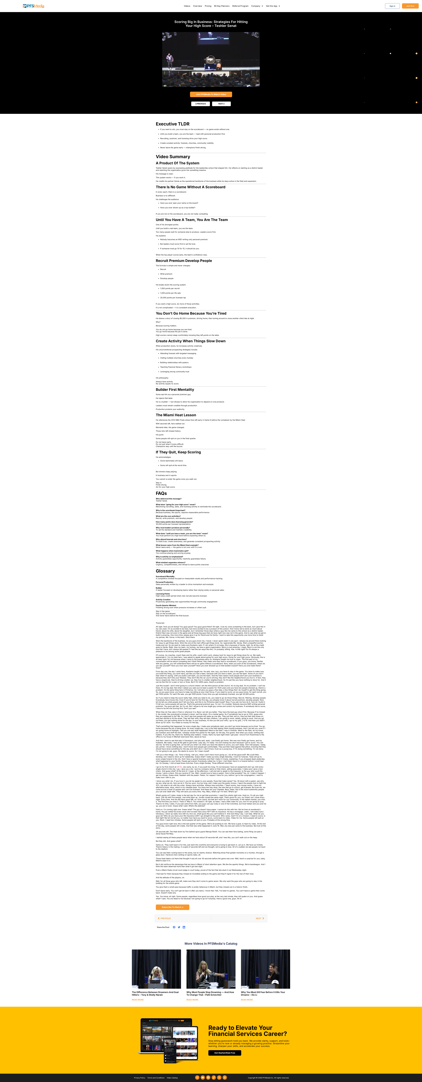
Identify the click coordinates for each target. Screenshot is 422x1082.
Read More (138, 1000)
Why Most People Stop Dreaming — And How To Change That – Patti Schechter (210, 993)
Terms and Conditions (156, 1078)
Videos (187, 6)
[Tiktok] (214, 1077)
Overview (197, 6)
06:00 (179, 767)
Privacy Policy (139, 1078)
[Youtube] (203, 1077)
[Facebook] (208, 1077)
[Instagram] (197, 1077)
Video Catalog (172, 1078)
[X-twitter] (219, 1077)
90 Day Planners (222, 6)
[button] (174, 927)
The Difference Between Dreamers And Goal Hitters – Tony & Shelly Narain (155, 993)
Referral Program (240, 6)
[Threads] (225, 1077)
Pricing (208, 6)
